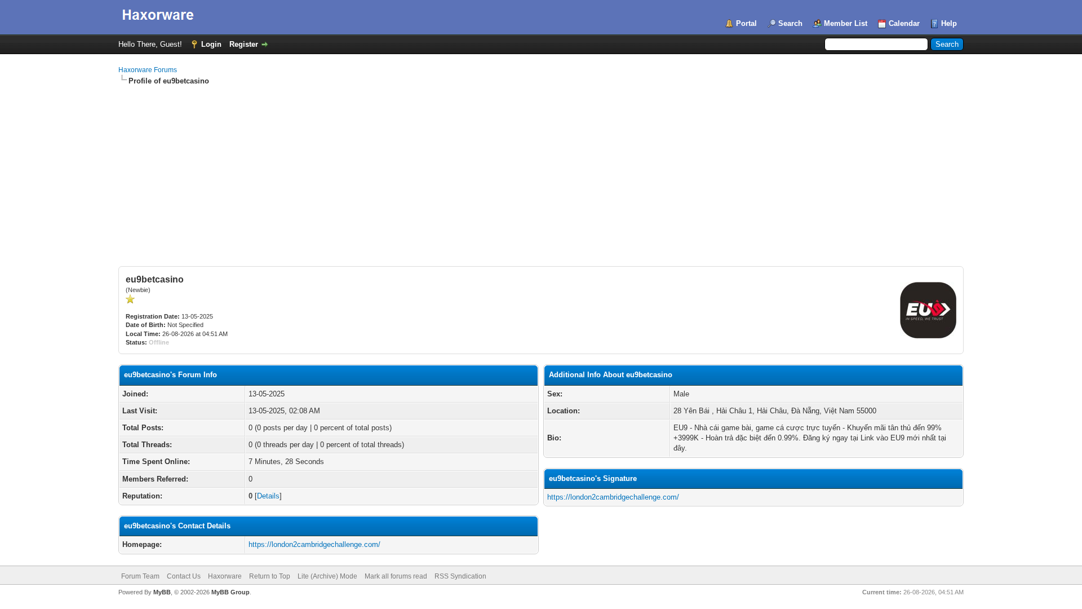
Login (211, 44)
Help (949, 23)
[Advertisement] (541, 171)
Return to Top (269, 576)
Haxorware (225, 576)
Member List (845, 23)
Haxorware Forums (147, 70)
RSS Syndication (460, 576)
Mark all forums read (396, 576)
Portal (746, 23)
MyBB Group (230, 592)
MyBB (162, 592)
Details (268, 496)
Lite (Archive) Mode (327, 576)
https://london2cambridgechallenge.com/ (314, 544)
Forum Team (140, 576)
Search (790, 23)
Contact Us (184, 576)
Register (243, 44)
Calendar (904, 23)
